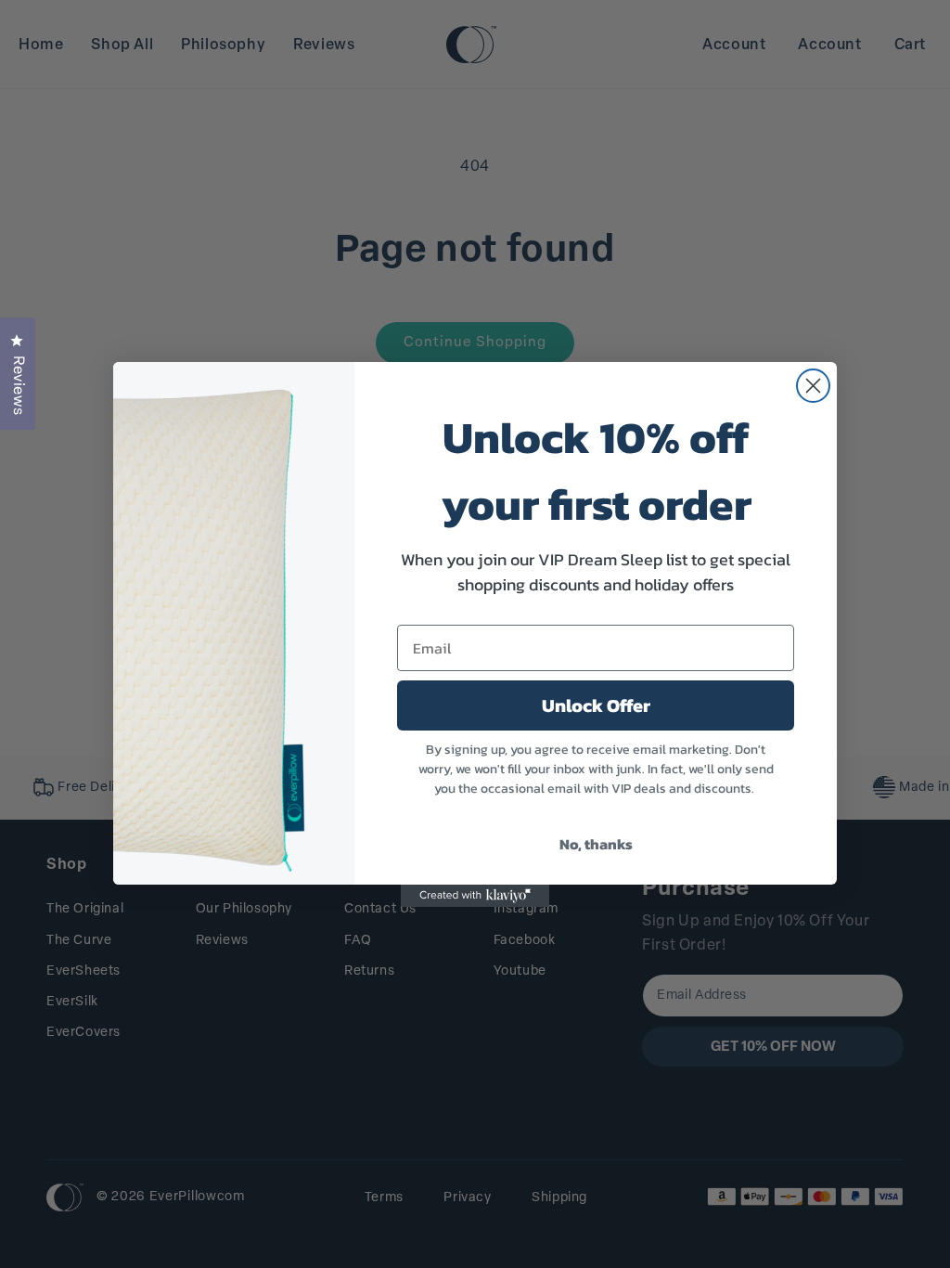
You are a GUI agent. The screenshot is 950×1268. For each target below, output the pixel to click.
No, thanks (596, 844)
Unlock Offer (596, 705)
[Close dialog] (813, 385)
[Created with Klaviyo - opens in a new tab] (475, 896)
